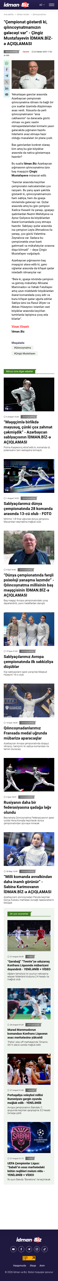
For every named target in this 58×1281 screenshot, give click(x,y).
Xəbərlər (26, 52)
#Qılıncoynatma (22, 347)
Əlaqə (33, 1265)
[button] (6, 63)
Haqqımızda (19, 1265)
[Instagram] (37, 1249)
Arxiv (42, 1265)
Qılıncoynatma (11, 52)
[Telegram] (29, 1249)
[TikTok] (44, 1249)
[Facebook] (21, 1249)
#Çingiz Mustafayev (24, 353)
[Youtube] (13, 1249)
